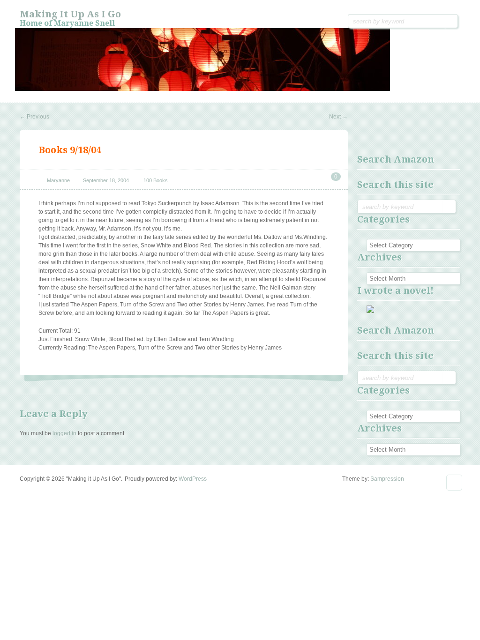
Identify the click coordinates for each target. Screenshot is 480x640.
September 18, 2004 (106, 180)
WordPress (193, 479)
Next (338, 116)
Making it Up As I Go (70, 14)
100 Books (155, 180)
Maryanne (58, 180)
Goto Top (454, 483)
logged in (64, 433)
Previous (34, 116)
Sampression (387, 479)
